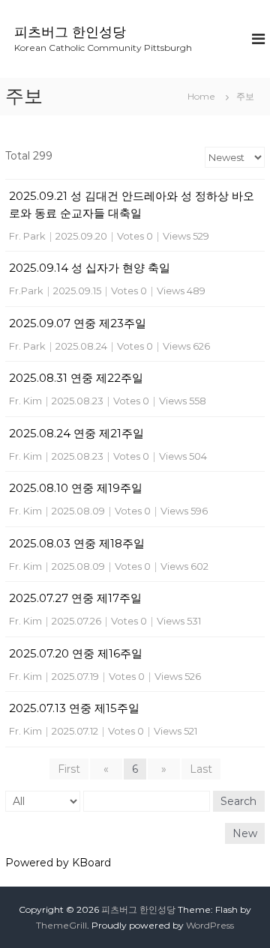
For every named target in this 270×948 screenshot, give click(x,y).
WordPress (210, 925)
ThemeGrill (61, 925)
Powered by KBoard (58, 862)
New (244, 833)
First (69, 769)
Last (201, 769)
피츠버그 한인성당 (70, 32)
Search (238, 801)
